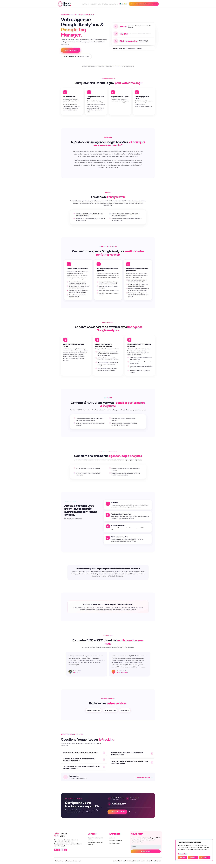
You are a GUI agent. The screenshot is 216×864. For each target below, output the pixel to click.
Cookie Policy (182, 854)
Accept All (204, 857)
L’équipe (105, 4)
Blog (99, 4)
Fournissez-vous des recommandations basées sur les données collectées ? (81, 767)
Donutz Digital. (63, 834)
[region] (194, 850)
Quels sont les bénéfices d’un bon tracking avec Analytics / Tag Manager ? (79, 759)
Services (84, 4)
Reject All (193, 857)
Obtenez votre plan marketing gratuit (144, 4)
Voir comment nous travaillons (76, 56)
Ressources (113, 4)
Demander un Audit (71, 50)
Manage (182, 857)
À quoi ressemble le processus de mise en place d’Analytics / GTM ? (127, 753)
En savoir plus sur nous (136, 812)
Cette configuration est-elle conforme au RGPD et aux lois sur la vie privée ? (129, 762)
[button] (88, 4)
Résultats (94, 4)
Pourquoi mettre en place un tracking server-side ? (80, 752)
